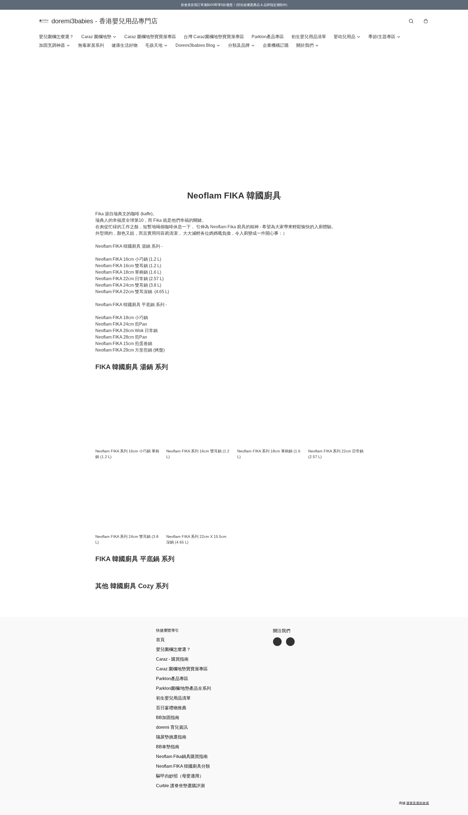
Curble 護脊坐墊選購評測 (180, 785)
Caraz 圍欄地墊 (96, 36)
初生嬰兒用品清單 (308, 36)
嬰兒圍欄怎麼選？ (56, 36)
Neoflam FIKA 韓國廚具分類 (183, 766)
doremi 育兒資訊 (172, 727)
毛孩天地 (153, 45)
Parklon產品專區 (268, 36)
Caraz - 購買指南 (172, 659)
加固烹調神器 (52, 45)
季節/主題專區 (381, 36)
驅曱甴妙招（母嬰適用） (180, 776)
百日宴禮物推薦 (171, 707)
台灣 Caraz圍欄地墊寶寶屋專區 (214, 36)
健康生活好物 (125, 45)
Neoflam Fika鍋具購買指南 (182, 756)
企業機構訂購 (276, 45)
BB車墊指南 (167, 746)
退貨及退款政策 (417, 803)
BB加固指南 (167, 717)
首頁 (160, 639)
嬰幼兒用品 (344, 36)
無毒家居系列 (91, 45)
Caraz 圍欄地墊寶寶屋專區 (150, 36)
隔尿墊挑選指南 (171, 737)
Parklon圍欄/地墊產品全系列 (183, 688)
